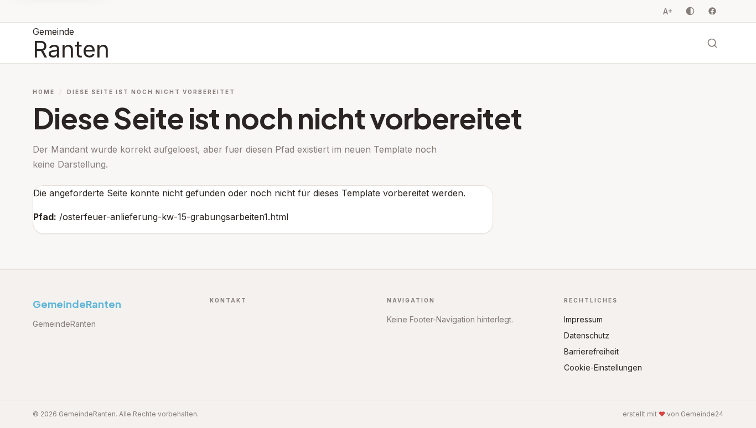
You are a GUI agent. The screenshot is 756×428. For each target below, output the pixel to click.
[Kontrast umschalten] (690, 11)
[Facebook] (712, 11)
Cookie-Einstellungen (603, 367)
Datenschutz (586, 335)
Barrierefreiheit (591, 351)
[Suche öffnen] (712, 43)
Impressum (583, 319)
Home (44, 91)
